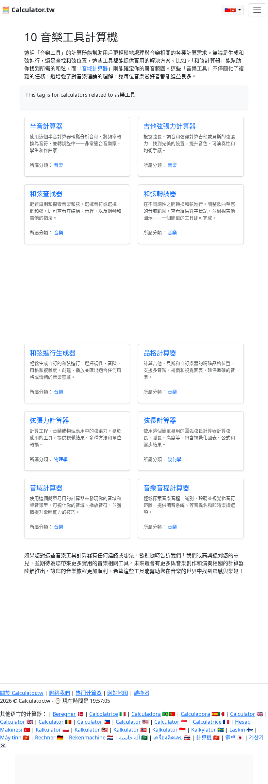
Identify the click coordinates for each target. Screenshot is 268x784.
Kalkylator (203, 729)
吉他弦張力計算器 (169, 126)
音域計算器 (95, 68)
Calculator (242, 713)
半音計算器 (46, 126)
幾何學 (174, 459)
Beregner (64, 713)
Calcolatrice (103, 713)
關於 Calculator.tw (21, 693)
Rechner (45, 737)
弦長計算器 (159, 420)
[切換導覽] (257, 9)
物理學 (61, 459)
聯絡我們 (59, 693)
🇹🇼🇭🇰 (231, 10)
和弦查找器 (46, 193)
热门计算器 (88, 693)
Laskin (237, 729)
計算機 (204, 737)
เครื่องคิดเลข (168, 737)
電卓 (230, 737)
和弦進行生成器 (52, 353)
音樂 (58, 165)
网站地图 (117, 693)
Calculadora (146, 713)
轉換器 (141, 693)
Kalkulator (48, 729)
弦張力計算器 (49, 420)
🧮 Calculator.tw (28, 9)
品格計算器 (159, 353)
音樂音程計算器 (166, 488)
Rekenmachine (87, 737)
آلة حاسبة (129, 737)
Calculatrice (207, 721)
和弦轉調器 (159, 193)
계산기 (256, 737)
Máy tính (11, 737)
